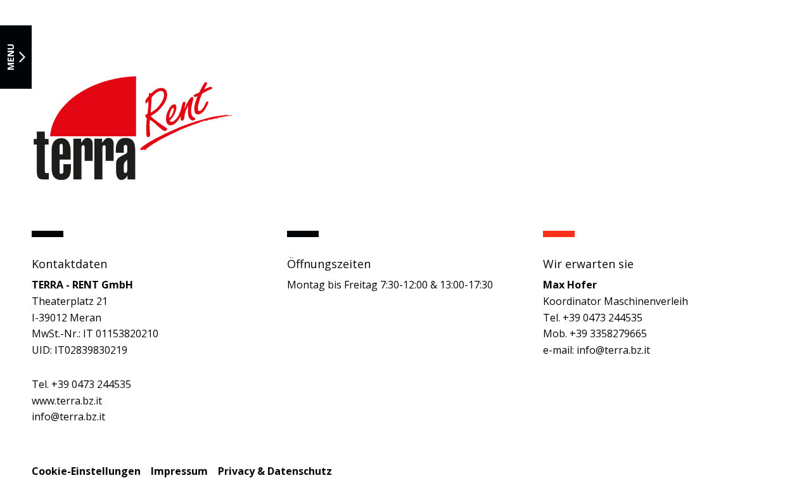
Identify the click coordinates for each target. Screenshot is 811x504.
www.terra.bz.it (67, 401)
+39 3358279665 (608, 333)
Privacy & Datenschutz (275, 471)
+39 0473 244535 (91, 384)
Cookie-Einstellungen (86, 471)
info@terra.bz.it (68, 416)
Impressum (179, 471)
